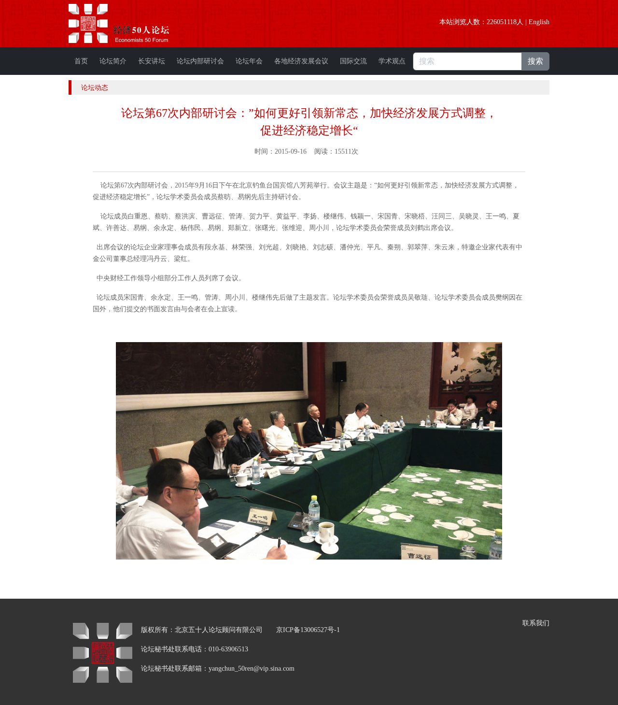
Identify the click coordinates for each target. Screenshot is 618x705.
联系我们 (535, 623)
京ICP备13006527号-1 (308, 629)
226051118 (502, 22)
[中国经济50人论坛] (130, 23)
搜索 (535, 61)
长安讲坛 (151, 61)
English (539, 22)
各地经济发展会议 (301, 61)
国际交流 (353, 61)
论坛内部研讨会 (200, 61)
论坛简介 (112, 61)
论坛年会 (249, 61)
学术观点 (392, 61)
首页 (81, 61)
